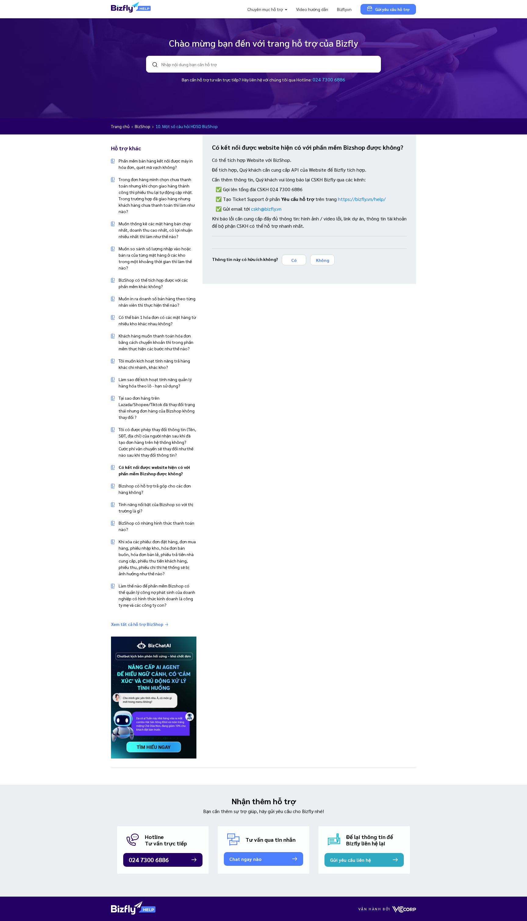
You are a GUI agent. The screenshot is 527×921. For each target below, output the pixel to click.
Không (322, 260)
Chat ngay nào (245, 859)
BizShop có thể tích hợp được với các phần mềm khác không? (153, 283)
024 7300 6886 (329, 79)
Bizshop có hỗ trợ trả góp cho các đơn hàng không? (155, 489)
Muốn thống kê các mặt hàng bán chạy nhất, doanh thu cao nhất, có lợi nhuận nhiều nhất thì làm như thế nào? (155, 230)
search (154, 64)
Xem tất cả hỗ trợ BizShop (137, 624)
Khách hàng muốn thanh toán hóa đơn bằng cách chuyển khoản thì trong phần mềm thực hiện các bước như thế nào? (156, 342)
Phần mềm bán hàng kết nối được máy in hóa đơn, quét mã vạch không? (156, 164)
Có (294, 260)
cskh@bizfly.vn (266, 208)
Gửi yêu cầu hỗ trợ (392, 9)
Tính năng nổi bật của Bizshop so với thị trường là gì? (156, 507)
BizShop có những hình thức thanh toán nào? (156, 526)
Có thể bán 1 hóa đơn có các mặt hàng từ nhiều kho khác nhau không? (157, 320)
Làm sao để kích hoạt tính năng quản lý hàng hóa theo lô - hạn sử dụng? (155, 382)
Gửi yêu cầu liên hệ (350, 860)
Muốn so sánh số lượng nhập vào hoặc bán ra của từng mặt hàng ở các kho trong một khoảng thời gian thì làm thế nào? (155, 258)
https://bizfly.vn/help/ (362, 199)
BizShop (143, 126)
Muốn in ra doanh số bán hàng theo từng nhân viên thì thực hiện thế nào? (157, 302)
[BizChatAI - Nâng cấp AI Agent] (153, 697)
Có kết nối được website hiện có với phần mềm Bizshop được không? (154, 470)
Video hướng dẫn (312, 9)
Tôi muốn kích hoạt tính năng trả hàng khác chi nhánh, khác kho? (154, 364)
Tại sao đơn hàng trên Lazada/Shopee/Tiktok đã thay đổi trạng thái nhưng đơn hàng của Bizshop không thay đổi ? (157, 407)
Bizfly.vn (344, 9)
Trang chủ (121, 126)
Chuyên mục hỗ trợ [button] (265, 9)
